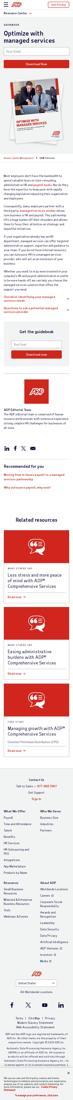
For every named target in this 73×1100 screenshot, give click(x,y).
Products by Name (15, 872)
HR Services (11, 843)
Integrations (12, 860)
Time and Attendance (18, 824)
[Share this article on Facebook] (15, 448)
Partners (46, 830)
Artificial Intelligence (54, 942)
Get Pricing (58, 4)
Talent (8, 830)
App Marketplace (15, 866)
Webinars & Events (16, 916)
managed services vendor (38, 210)
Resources (11, 882)
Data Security (49, 929)
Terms (19, 1018)
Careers (45, 895)
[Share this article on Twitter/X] (23, 448)
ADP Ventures (49, 948)
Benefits (9, 836)
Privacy (50, 1018)
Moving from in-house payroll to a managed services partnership (34, 477)
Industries (47, 824)
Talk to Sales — (36, 786)
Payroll (8, 817)
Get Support (36, 792)
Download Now (36, 64)
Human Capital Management (19, 158)
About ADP (48, 882)
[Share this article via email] (33, 448)
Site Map (34, 1018)
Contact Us (36, 779)
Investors (46, 954)
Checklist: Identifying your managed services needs (29, 298)
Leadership (47, 923)
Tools (7, 910)
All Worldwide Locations (36, 992)
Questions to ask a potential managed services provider (31, 309)
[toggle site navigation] (6, 5)
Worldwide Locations (54, 889)
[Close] (68, 1073)
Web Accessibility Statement (35, 1027)
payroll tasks (42, 185)
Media (44, 961)
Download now (36, 354)
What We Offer (14, 811)
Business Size (49, 817)
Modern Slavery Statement (35, 1022)
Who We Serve (50, 811)
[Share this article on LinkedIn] (7, 448)
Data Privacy (48, 935)
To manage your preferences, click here (36, 1095)
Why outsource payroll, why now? (27, 487)
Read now (14, 597)
